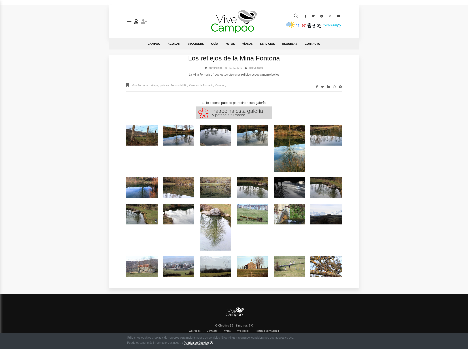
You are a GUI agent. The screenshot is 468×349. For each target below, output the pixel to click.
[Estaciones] (314, 25)
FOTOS (230, 43)
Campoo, (220, 85)
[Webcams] (309, 25)
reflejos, (154, 85)
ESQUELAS (289, 43)
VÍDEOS (247, 43)
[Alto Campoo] (318, 25)
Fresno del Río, (179, 85)
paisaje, (165, 85)
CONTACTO (312, 43)
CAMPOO (154, 43)
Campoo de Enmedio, (201, 85)
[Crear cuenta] (144, 22)
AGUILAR (174, 43)
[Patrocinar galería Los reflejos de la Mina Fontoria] (234, 112)
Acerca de (195, 330)
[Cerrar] (211, 342)
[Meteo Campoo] (331, 25)
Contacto (212, 330)
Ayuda (227, 330)
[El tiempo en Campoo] (290, 25)
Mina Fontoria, (140, 85)
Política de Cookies (196, 342)
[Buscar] (296, 16)
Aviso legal (242, 330)
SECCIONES (196, 43)
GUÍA (214, 43)
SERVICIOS (267, 43)
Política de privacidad (267, 330)
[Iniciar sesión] (136, 22)
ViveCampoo (255, 67)
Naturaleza (215, 67)
